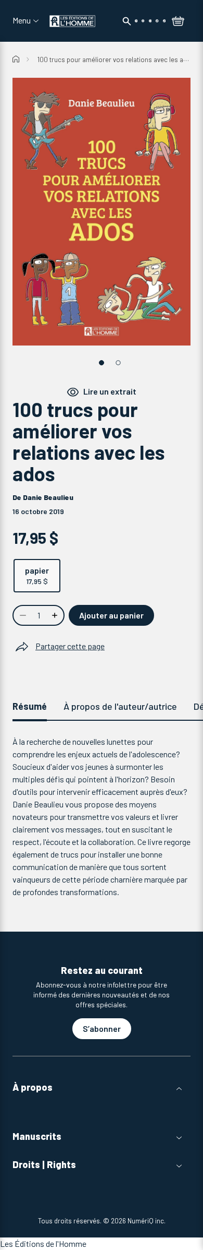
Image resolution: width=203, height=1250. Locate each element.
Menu (21, 20)
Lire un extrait (109, 391)
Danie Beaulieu (48, 497)
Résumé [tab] (29, 706)
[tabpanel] (101, 816)
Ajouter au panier (111, 615)
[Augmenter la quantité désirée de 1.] (56, 615)
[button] (101, 1087)
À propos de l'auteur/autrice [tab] (120, 706)
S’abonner (102, 1028)
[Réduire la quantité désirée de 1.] (22, 615)
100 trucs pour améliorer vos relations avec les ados (116, 59)
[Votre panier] (178, 22)
